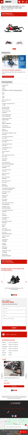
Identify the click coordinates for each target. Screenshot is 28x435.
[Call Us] (26, 1)
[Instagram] (16, 416)
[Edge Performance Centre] (10, 1)
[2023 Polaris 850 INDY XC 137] (14, 368)
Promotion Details (8, 76)
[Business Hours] (19, 1)
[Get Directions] (23, 1)
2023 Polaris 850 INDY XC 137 (11, 378)
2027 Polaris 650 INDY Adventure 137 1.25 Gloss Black (14, 289)
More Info (14, 386)
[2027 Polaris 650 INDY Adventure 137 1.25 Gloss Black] (14, 280)
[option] (14, 28)
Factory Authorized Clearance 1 (12, 70)
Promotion (6, 53)
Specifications (7, 82)
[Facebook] (12, 416)
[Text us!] (23, 432)
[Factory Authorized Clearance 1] (14, 62)
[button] (2, 282)
